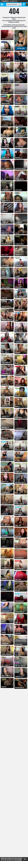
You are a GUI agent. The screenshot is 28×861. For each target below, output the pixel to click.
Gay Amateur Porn (13, 1)
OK (25, 859)
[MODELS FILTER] (23, 4)
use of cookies (18, 860)
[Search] (20, 4)
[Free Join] (20, 50)
